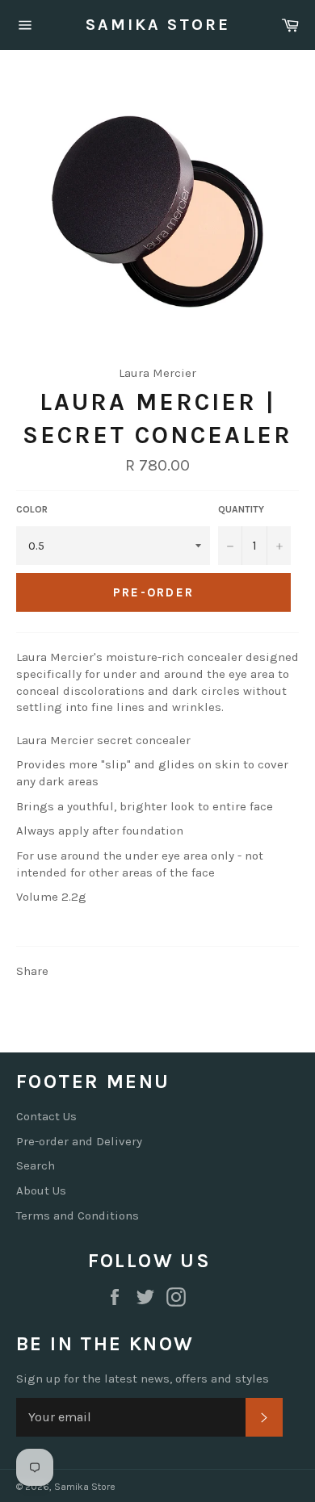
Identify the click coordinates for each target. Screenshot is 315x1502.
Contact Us (46, 1116)
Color (32, 509)
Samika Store (158, 24)
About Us (41, 1190)
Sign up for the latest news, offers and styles (142, 1378)
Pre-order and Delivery (79, 1141)
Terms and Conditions (77, 1215)
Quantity (241, 509)
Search (35, 1165)
